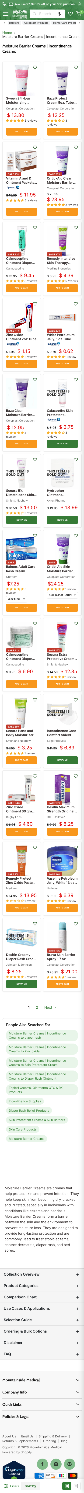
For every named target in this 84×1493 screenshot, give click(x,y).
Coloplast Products (30, 22)
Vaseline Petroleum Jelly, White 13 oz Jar (62, 882)
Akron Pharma (56, 500)
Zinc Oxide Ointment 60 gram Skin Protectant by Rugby (20, 813)
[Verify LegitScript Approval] (14, 1473)
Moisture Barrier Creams (26, 1139)
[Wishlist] (70, 13)
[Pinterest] (69, 1464)
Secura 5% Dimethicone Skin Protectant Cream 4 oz (21, 497)
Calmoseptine (15, 268)
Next (48, 1007)
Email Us (27, 1436)
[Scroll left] (4, 22)
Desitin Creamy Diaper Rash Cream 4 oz (21, 959)
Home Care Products (60, 22)
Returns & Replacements (20, 1441)
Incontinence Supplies (25, 1101)
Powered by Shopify (17, 1452)
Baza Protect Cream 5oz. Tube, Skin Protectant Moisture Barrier (61, 104)
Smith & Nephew (17, 500)
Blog (64, 1441)
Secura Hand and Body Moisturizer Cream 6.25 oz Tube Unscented (20, 737)
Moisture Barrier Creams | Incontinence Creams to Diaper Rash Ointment (37, 1076)
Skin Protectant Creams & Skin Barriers (37, 1120)
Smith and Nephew (18, 740)
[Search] (34, 14)
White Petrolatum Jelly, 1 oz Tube (61, 337)
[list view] (75, 1486)
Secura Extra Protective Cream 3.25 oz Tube (60, 658)
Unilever (52, 888)
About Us (9, 1436)
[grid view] (66, 1486)
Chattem (11, 577)
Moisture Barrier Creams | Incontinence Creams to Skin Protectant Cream (37, 1063)
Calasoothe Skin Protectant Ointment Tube (60, 415)
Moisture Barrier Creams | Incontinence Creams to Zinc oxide (37, 1049)
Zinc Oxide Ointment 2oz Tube (21, 337)
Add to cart (21, 131)
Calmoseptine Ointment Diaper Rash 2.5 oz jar (19, 658)
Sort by (30, 1486)
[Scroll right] (79, 22)
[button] (59, 14)
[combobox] (52, 14)
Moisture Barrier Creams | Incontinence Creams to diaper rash (37, 1035)
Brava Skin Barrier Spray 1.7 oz (61, 957)
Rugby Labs (13, 817)
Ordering (49, 1441)
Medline (11, 888)
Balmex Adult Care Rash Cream (20, 569)
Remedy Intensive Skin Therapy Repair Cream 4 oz (61, 262)
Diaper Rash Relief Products (29, 1110)
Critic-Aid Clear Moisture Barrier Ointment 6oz (60, 182)
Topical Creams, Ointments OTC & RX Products (36, 1090)
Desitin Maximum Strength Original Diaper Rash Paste (61, 811)
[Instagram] (56, 1464)
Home (7, 33)
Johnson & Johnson (19, 964)
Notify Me (62, 444)
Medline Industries (59, 268)
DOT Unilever (56, 817)
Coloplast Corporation (20, 108)
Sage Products (56, 740)
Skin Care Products (23, 1129)
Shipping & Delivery (53, 1436)
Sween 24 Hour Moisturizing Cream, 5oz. (18, 102)
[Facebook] (42, 1464)
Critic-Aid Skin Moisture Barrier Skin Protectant (60, 571)
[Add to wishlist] (35, 67)
